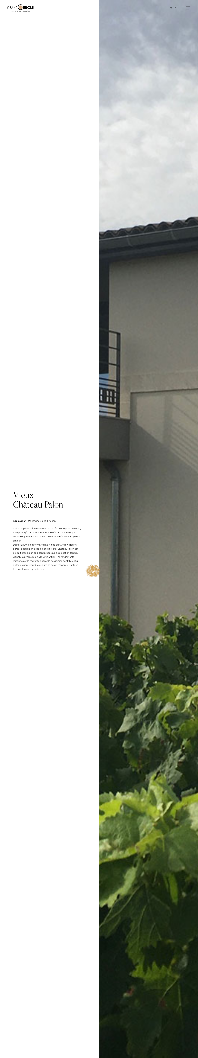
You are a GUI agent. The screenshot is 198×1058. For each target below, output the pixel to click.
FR (171, 8)
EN (176, 8)
